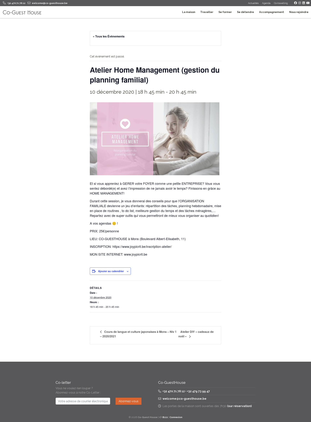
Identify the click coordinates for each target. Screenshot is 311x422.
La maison (188, 12)
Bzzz (165, 417)
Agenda (266, 3)
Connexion (176, 417)
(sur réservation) (239, 406)
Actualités (253, 3)
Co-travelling (281, 3)
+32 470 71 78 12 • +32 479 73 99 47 (186, 391)
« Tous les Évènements (109, 36)
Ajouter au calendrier (111, 271)
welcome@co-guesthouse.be (184, 398)
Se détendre (245, 12)
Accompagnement (271, 12)
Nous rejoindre (298, 12)
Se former (225, 12)
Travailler (206, 12)
